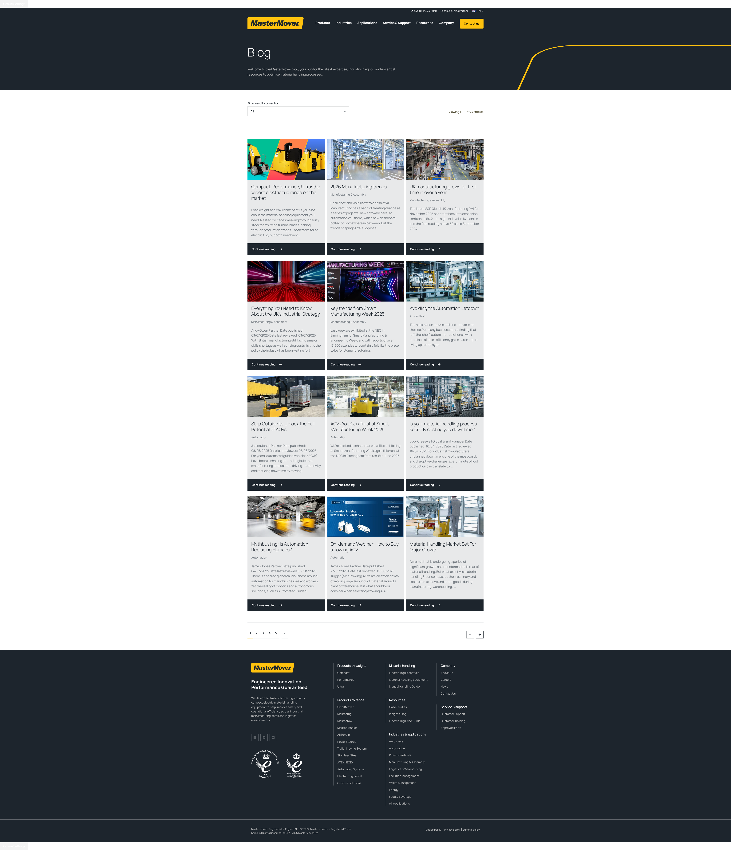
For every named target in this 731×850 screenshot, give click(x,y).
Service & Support (397, 23)
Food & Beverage (400, 797)
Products (322, 23)
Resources (424, 23)
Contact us (471, 23)
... (280, 633)
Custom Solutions (349, 783)
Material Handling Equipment (408, 680)
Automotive (397, 748)
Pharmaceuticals (400, 755)
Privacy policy (452, 829)
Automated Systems (351, 769)
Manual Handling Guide (404, 686)
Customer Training (453, 721)
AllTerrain (343, 735)
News (444, 686)
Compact (343, 673)
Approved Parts (451, 728)
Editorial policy (471, 829)
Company (446, 23)
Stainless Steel (347, 755)
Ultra (340, 686)
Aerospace (396, 741)
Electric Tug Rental (349, 776)
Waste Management (402, 783)
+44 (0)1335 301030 (425, 11)
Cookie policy (433, 829)
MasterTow (344, 721)
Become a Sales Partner (454, 11)
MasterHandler (347, 728)
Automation (417, 316)
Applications (367, 23)
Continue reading (263, 249)
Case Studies (398, 707)
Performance (345, 680)
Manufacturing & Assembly (348, 195)
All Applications (399, 803)
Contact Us (448, 694)
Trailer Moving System (352, 749)
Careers (446, 680)
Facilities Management (404, 776)
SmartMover (345, 707)
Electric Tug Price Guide (405, 721)
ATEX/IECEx (345, 762)
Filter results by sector (262, 103)
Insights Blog (397, 714)
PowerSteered (346, 742)
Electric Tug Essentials (404, 673)
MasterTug (344, 714)
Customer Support (453, 714)
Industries (344, 23)
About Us (447, 673)
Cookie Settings (14, 4)
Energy (393, 790)
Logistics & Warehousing (405, 769)
